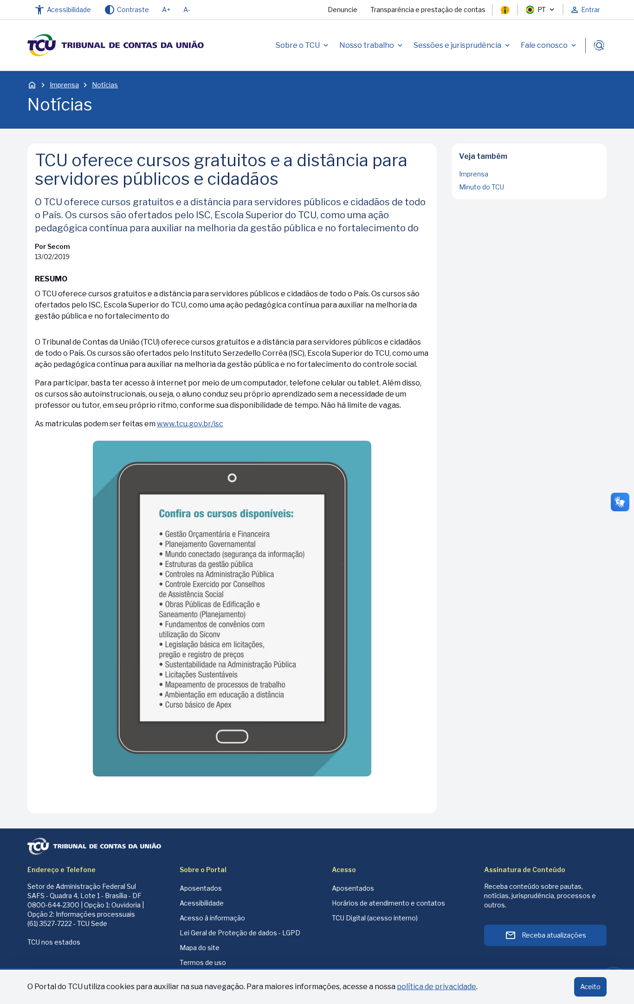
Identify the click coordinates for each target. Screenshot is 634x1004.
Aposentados (201, 888)
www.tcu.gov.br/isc (190, 423)
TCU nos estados (53, 942)
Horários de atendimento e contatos (388, 903)
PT (541, 9)
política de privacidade (436, 986)
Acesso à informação (212, 918)
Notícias (105, 85)
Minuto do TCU (481, 187)
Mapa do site (200, 948)
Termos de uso (203, 962)
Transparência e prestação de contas (427, 9)
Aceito (590, 987)
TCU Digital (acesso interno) (375, 918)
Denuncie (342, 9)
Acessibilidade (202, 903)
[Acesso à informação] (505, 10)
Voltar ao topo (529, 196)
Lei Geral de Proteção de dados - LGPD (240, 933)
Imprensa (64, 85)
